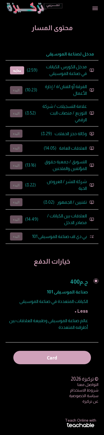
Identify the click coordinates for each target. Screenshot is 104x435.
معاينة (17, 70)
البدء (16, 90)
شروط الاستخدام (84, 390)
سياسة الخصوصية (83, 395)
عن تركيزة (90, 401)
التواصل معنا (87, 384)
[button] (95, 8)
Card (52, 358)
